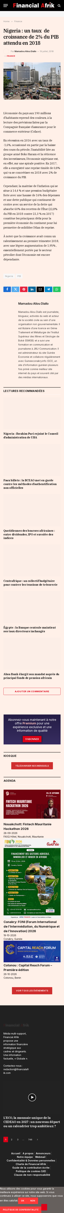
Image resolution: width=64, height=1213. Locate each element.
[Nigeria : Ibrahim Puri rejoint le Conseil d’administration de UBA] (32, 413)
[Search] (59, 5)
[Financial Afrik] (33, 5)
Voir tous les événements (32, 990)
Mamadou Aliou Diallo (25, 51)
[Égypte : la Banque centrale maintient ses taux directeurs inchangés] (32, 607)
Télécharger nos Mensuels (32, 766)
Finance (11, 56)
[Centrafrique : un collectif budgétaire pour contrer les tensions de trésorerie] (32, 560)
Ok (22, 1200)
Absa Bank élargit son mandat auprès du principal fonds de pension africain (31, 676)
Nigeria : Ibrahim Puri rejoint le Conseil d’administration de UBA (30, 435)
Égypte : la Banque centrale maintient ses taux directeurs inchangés (29, 629)
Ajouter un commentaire (32, 691)
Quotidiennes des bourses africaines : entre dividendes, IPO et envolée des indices (29, 534)
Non (32, 1200)
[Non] (44, 1207)
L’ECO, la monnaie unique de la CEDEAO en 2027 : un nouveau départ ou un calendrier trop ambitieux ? (31, 1122)
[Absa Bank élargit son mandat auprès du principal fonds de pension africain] (32, 654)
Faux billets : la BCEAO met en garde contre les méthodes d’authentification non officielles (30, 484)
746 (30, 1139)
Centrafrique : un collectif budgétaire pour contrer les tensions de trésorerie (30, 582)
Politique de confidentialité (20, 1209)
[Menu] (5, 5)
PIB (19, 276)
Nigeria (9, 276)
